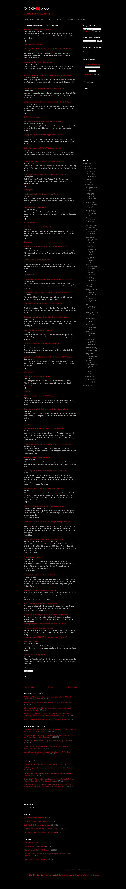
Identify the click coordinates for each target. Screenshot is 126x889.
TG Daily (27, 391)
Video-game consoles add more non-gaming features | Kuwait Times (47, 522)
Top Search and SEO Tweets (34, 818)
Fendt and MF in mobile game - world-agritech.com (41, 764)
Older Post (72, 687)
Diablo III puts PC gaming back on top (37, 376)
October (89, 174)
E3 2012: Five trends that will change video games (91, 326)
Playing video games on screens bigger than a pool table (43, 135)
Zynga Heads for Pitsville (91, 285)
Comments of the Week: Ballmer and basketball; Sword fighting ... (46, 409)
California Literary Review (33, 44)
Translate (97, 31)
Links (49, 19)
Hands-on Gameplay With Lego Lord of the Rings (41, 194)
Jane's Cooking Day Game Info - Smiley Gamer (40, 604)
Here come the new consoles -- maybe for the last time (92, 299)
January (89, 382)
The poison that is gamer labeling (35, 207)
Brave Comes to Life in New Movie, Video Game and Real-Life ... (46, 246)
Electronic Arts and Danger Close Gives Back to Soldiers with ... (46, 317)
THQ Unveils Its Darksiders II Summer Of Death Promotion (44, 428)
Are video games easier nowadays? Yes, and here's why (43, 121)
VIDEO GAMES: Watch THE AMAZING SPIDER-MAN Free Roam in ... (48, 49)
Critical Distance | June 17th (33, 557)
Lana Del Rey (81, 19)
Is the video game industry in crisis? (91, 188)
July (88, 182)
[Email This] (25, 671)
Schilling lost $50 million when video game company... (91, 232)
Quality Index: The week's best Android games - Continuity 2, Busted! (48, 279)
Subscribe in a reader (90, 52)
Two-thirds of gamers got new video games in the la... (91, 196)
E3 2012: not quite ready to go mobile (92, 313)
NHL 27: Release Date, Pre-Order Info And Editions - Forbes (45, 719)
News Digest (28, 19)
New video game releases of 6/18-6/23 (37, 227)
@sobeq (40, 19)
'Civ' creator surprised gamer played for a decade (91, 279)
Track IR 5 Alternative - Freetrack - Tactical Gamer (41, 575)
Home (50, 687)
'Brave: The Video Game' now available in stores (91, 252)
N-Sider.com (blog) (30, 222)
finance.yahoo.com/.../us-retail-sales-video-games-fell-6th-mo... (45, 624)
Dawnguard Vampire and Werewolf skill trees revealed (43, 303)
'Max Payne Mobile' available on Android (38, 330)
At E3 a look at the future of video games (92, 319)
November (90, 171)
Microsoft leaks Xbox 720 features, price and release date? (44, 161)
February (90, 379)
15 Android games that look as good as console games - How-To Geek (48, 768)
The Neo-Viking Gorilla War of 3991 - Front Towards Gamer (44, 506)
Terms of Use (78, 870)
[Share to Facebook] (30, 671)
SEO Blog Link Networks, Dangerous (37, 825)
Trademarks (86, 870)
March (89, 376)
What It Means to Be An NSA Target (36, 850)
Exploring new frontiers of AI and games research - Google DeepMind (48, 741)
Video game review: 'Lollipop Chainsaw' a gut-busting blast (44, 88)
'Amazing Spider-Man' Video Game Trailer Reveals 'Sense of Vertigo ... (48, 75)
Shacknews (28, 242)
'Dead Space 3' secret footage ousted (37, 260)
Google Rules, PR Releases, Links (36, 821)
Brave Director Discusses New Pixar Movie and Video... (91, 240)
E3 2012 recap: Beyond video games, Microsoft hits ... (92, 334)
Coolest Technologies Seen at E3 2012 (91, 307)
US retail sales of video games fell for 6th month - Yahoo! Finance (46, 615)
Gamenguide (28, 190)
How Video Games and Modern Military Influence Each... (91, 364)
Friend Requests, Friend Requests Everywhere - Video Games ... (46, 471)
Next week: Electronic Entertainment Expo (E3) (91, 356)
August (89, 179)
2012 (87, 166)
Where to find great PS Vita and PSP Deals (39, 396)
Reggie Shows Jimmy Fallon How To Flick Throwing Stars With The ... (48, 444)
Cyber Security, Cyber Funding (34, 859)
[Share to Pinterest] (32, 671)
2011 (86, 385)
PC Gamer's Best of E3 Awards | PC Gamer (39, 628)
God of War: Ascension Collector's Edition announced (42, 148)
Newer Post (29, 687)
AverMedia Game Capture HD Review (37, 457)
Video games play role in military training (38, 62)
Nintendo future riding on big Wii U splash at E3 (92, 349)
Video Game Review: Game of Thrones (37, 29)
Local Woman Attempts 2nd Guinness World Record (42, 343)
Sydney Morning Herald (32, 117)
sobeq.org (69, 19)
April (88, 374)
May (88, 371)
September (90, 176)
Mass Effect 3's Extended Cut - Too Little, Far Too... (91, 212)
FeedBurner (96, 74)
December (90, 168)
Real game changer (31, 641)
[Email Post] (25, 676)
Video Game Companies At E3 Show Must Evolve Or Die (91, 342)
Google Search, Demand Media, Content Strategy (41, 829)
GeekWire (27, 424)
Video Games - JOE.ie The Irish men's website (40, 590)
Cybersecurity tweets (31, 843)
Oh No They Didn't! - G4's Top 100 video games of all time (44, 539)
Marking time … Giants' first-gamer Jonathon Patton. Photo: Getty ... (47, 102)
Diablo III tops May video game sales (90, 272)
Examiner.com (29, 275)
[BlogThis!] (27, 671)
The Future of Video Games (91, 246)
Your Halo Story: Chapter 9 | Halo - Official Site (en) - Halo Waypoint (47, 702)
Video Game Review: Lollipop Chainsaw (90, 259)
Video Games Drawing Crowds (34, 655)
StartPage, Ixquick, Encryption (34, 846)
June (88, 184)
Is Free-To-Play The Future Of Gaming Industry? (91, 205)
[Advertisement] (47, 796)
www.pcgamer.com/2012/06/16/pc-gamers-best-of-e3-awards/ (45, 637)
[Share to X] (28, 671)
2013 (87, 163)
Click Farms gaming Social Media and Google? (40, 832)
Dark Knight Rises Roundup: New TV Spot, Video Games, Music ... (47, 174)
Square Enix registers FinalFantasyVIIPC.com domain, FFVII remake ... (48, 357)
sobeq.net (58, 19)
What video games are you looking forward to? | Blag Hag (44, 488)
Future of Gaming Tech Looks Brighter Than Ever (91, 220)
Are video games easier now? (91, 226)
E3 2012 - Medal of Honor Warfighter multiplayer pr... (91, 291)
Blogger (95, 875)
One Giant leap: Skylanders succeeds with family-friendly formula (46, 292)
